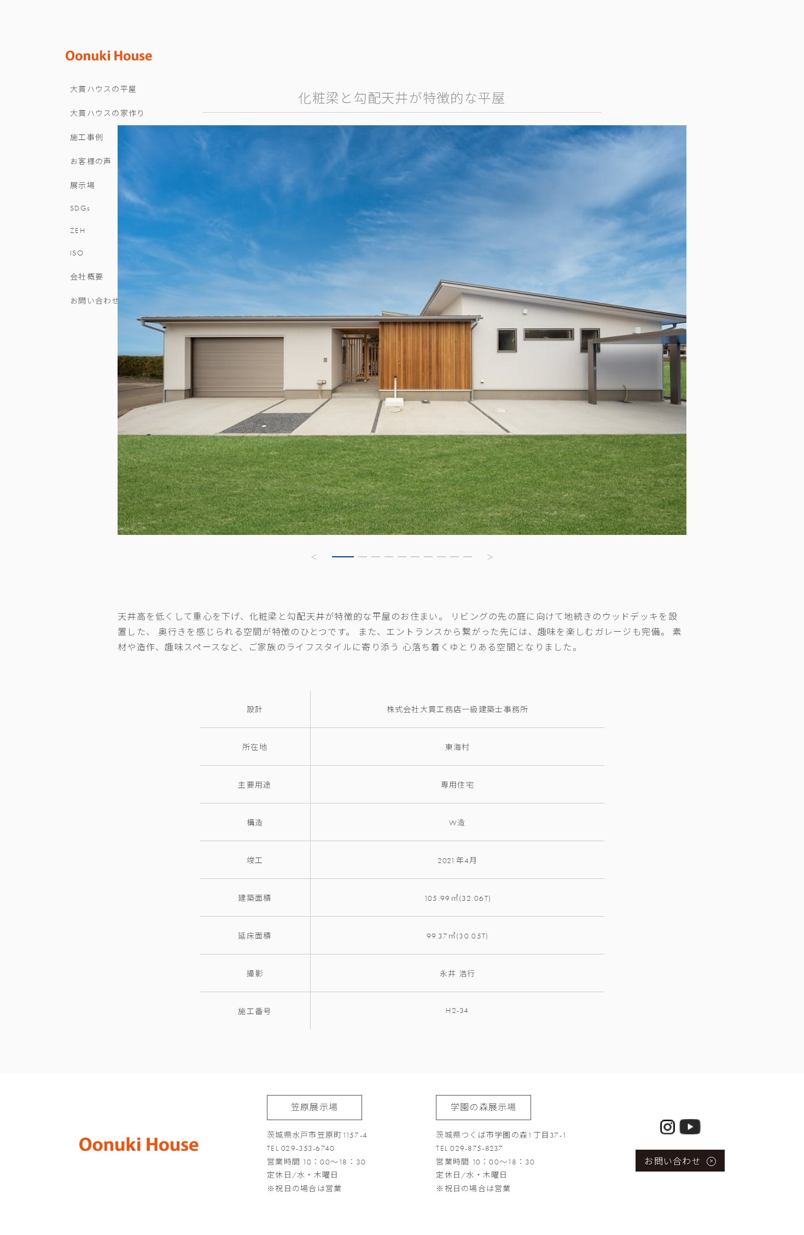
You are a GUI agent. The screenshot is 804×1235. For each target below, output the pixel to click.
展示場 (82, 185)
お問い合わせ (95, 301)
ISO (77, 253)
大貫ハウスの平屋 (103, 89)
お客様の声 (91, 161)
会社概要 (86, 277)
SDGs (80, 208)
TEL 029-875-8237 (469, 1148)
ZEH (77, 230)
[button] (314, 557)
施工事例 (86, 137)
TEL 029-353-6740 (301, 1148)
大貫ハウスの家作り (107, 113)
